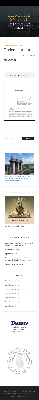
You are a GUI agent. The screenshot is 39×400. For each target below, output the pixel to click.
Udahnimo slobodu (12, 249)
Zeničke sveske (19, 17)
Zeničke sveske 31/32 (12, 302)
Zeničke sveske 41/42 (12, 281)
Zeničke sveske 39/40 (12, 285)
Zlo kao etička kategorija (14, 264)
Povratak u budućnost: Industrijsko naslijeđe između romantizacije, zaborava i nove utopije (18, 178)
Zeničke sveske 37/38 (12, 289)
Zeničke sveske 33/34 (13, 45)
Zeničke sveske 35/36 (12, 293)
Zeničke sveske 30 (11, 306)
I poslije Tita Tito (11, 254)
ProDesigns (24, 397)
